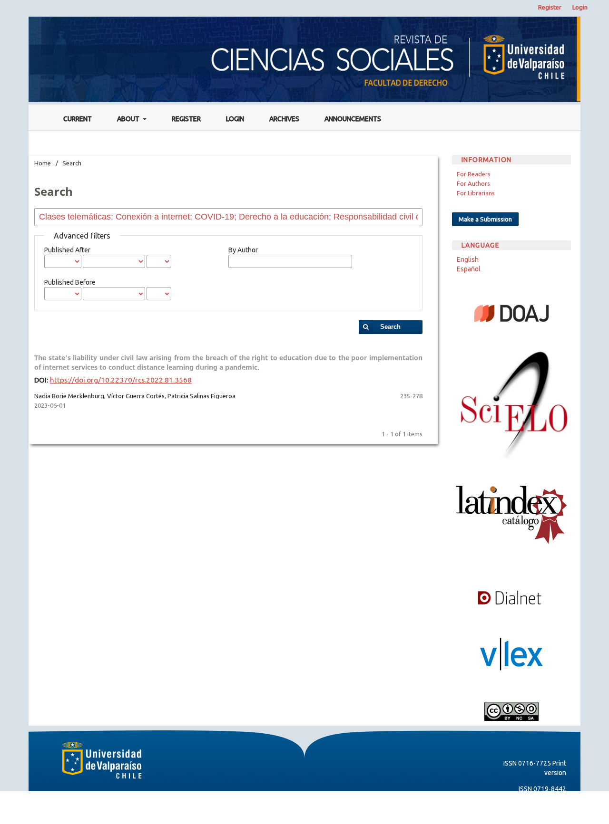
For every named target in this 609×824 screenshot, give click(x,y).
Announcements (352, 119)
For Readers (474, 174)
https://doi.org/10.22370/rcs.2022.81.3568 (121, 380)
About (129, 119)
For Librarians (476, 193)
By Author (243, 250)
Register (186, 119)
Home (42, 163)
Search (390, 326)
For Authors (473, 183)
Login (235, 119)
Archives (284, 119)
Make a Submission (485, 219)
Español (469, 269)
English (468, 259)
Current (77, 119)
